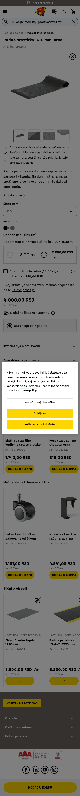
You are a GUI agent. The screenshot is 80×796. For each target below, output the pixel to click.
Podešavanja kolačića (40, 402)
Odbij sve (40, 413)
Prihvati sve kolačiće (40, 424)
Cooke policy (29, 390)
